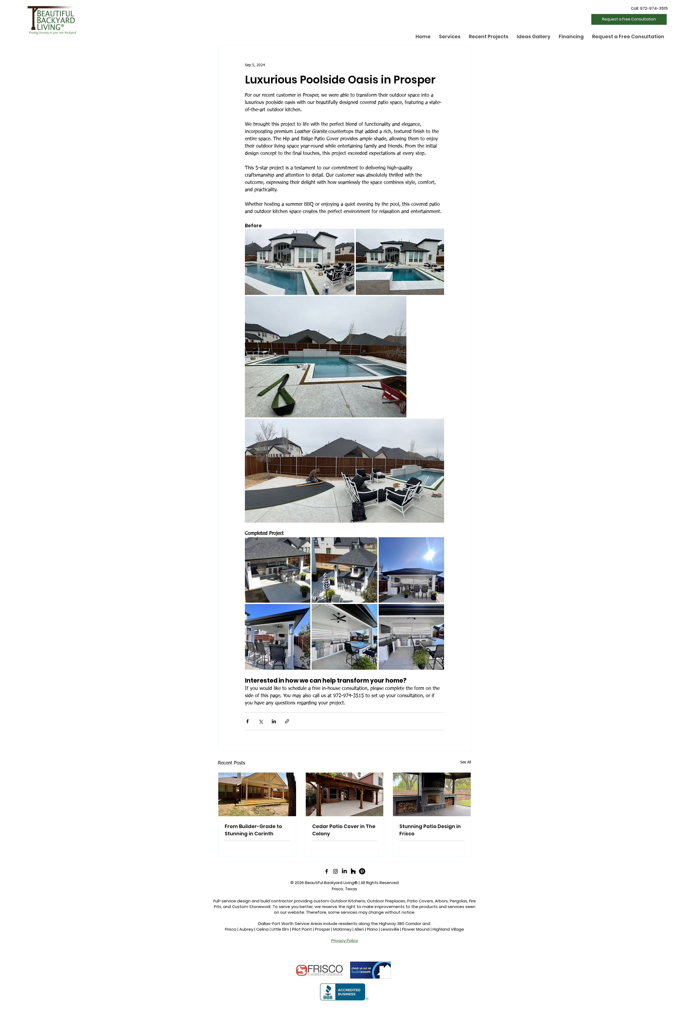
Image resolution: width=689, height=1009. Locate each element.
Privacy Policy (344, 940)
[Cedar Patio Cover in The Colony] (345, 794)
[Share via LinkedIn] (273, 721)
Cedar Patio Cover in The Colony (343, 830)
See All (465, 762)
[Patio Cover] (257, 794)
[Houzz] (353, 871)
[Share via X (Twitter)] (260, 721)
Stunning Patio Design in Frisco (430, 830)
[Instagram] (335, 871)
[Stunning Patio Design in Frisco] (432, 794)
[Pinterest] (362, 871)
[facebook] (327, 871)
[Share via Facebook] (247, 721)
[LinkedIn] (344, 871)
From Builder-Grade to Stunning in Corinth (253, 830)
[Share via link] (287, 721)
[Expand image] (299, 262)
